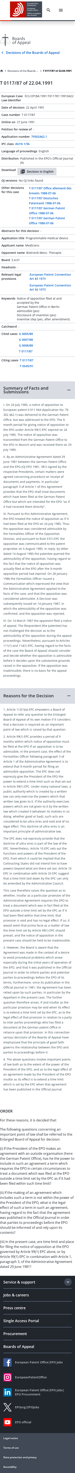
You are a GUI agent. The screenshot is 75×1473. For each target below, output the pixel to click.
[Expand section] (68, 1282)
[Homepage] (1, 71)
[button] (37, 390)
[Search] (48, 10)
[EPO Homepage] (26, 10)
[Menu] (61, 10)
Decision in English (40, 171)
